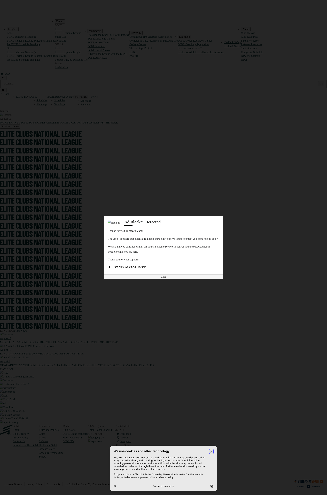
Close (163, 277)
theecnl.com (135, 230)
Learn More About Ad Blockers (129, 266)
